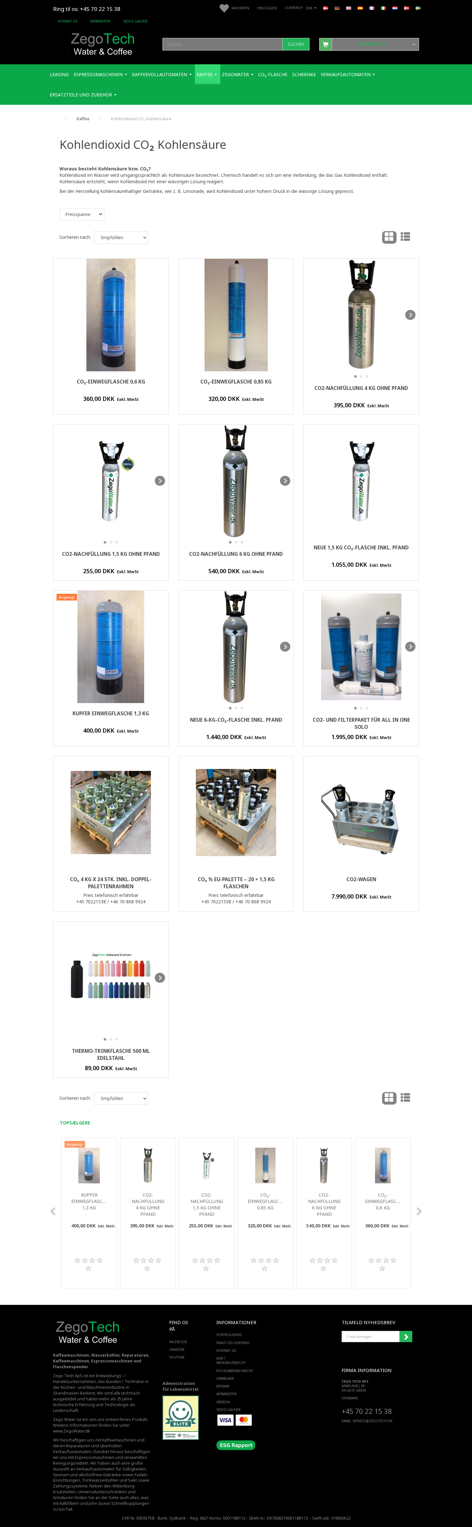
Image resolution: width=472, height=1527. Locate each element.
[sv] (418, 7)
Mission (223, 1402)
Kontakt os (67, 21)
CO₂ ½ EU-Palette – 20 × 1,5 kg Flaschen (236, 883)
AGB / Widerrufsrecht (231, 1360)
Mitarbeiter (100, 21)
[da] (325, 7)
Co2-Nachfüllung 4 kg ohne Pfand (361, 388)
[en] (348, 7)
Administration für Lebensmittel (180, 1386)
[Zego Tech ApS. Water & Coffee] (103, 43)
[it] (383, 7)
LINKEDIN (176, 1349)
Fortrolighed (229, 1335)
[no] (406, 7)
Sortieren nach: (75, 237)
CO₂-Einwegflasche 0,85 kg (236, 381)
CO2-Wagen (361, 879)
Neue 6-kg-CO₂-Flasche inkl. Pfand (236, 720)
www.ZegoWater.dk (71, 1431)
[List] (405, 237)
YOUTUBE (177, 1357)
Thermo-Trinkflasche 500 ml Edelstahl (111, 1055)
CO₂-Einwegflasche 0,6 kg (111, 381)
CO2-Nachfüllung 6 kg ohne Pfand (236, 554)
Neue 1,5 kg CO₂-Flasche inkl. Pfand (361, 547)
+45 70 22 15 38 (367, 1411)
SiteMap (222, 1386)
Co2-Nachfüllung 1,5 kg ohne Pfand (111, 554)
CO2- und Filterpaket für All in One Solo (361, 723)
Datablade (225, 1378)
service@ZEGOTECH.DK (372, 1421)
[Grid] (389, 237)
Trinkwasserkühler (100, 1480)
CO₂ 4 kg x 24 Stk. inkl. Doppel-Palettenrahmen (111, 883)
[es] (360, 7)
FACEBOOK (178, 1342)
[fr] (372, 7)
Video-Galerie (135, 21)
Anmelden (405, 1336)
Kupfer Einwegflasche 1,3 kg (111, 713)
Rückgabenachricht (234, 1371)
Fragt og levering (232, 1343)
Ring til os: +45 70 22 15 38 (86, 9)
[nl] (395, 7)
